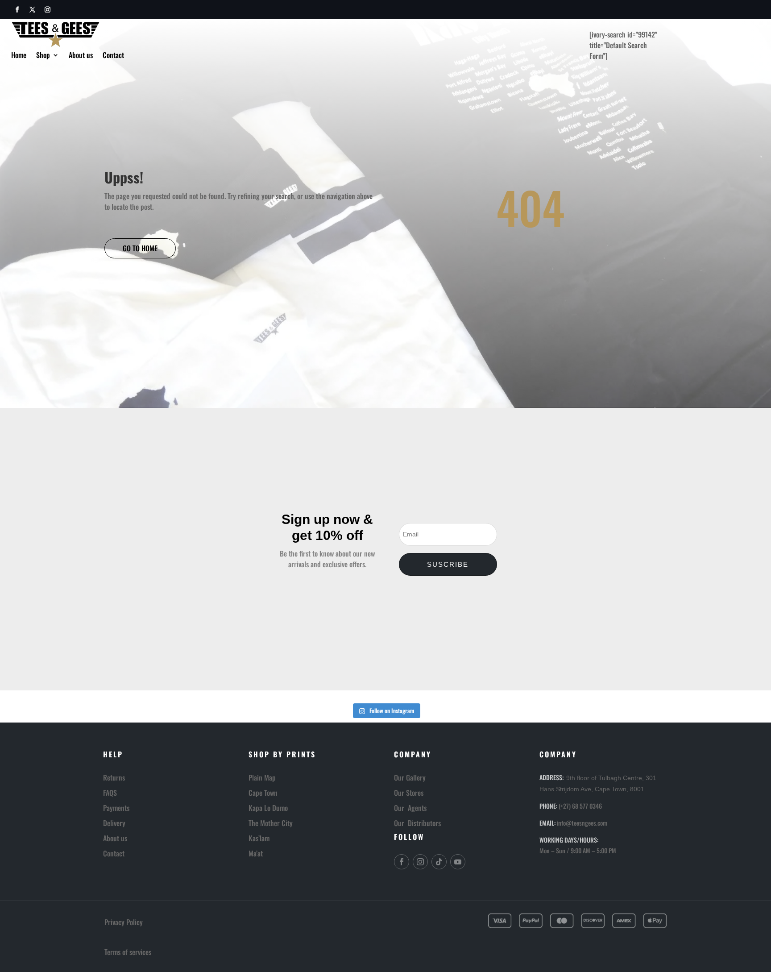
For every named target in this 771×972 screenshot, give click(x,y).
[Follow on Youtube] (457, 861)
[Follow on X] (32, 10)
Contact (113, 56)
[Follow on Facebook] (17, 10)
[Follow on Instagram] (47, 10)
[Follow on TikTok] (439, 861)
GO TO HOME (140, 248)
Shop (43, 56)
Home (18, 56)
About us (81, 56)
